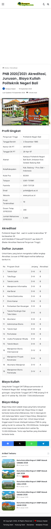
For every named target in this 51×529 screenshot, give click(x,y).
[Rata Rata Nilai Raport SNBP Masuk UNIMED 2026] (8, 463)
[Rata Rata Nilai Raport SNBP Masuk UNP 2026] (8, 474)
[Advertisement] (25, 503)
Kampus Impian (11, 89)
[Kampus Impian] (25, 4)
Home (6, 68)
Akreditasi (13, 68)
